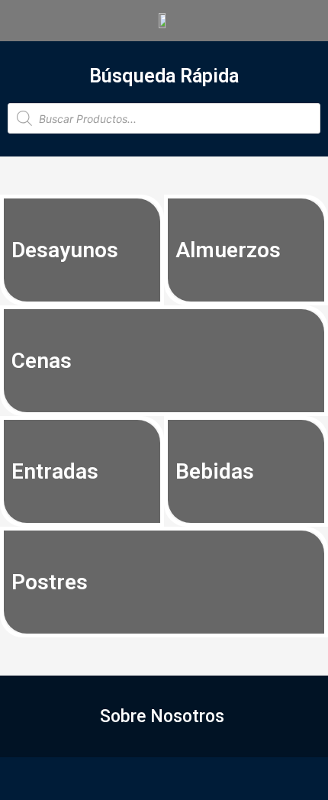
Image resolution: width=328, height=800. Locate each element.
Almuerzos (228, 250)
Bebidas (214, 471)
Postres (49, 582)
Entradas (54, 471)
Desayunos (64, 250)
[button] (164, 716)
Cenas (41, 360)
